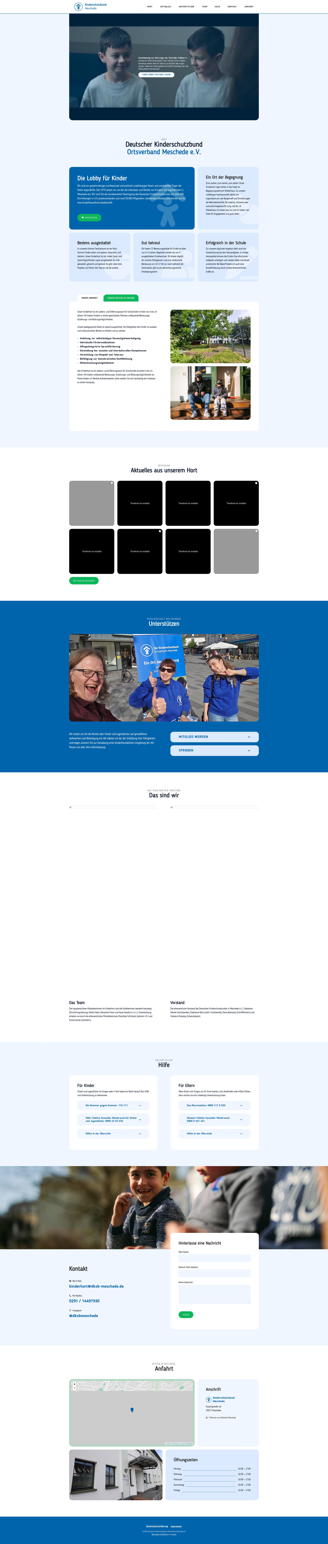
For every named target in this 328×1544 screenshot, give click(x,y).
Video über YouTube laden (156, 75)
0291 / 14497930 (84, 1301)
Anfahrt (249, 7)
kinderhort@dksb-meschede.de (96, 1287)
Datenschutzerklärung (157, 1526)
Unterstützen (186, 7)
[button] (91, 503)
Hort (150, 7)
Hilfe (217, 7)
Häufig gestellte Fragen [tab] (121, 298)
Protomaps (175, 1444)
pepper (174, 1534)
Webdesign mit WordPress (160, 1534)
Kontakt (232, 7)
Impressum (176, 1526)
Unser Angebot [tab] (90, 298)
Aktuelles (165, 7)
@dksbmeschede (83, 1316)
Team (204, 7)
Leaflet (168, 1444)
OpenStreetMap (186, 1444)
